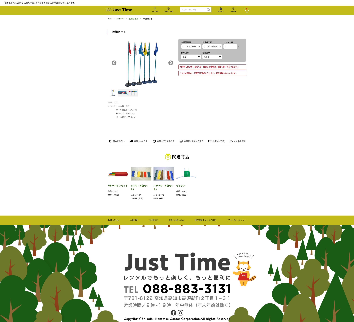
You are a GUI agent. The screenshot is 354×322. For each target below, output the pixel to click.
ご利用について (168, 11)
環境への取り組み (176, 220)
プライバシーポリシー (236, 220)
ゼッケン (180, 185)
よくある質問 (239, 141)
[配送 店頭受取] (191, 57)
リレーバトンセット (118, 185)
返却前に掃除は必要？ (193, 141)
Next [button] (171, 63)
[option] (142, 63)
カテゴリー (154, 11)
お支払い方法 (218, 141)
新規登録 (233, 11)
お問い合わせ (113, 220)
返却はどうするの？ (165, 141)
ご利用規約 (153, 220)
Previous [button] (114, 63)
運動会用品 (133, 19)
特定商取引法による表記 (205, 220)
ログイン (221, 11)
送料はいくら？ (140, 141)
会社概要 (134, 220)
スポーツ (120, 19)
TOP (110, 19)
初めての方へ (118, 141)
